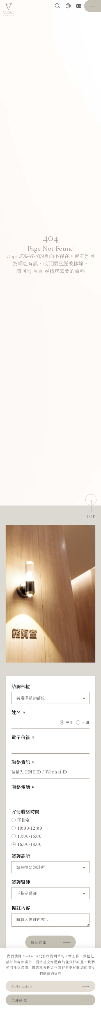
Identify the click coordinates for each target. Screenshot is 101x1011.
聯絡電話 (21, 787)
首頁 (38, 271)
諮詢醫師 (21, 882)
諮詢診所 (21, 856)
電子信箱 (21, 737)
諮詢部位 (21, 687)
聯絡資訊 (21, 762)
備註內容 (21, 908)
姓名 (16, 713)
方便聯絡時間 (26, 812)
